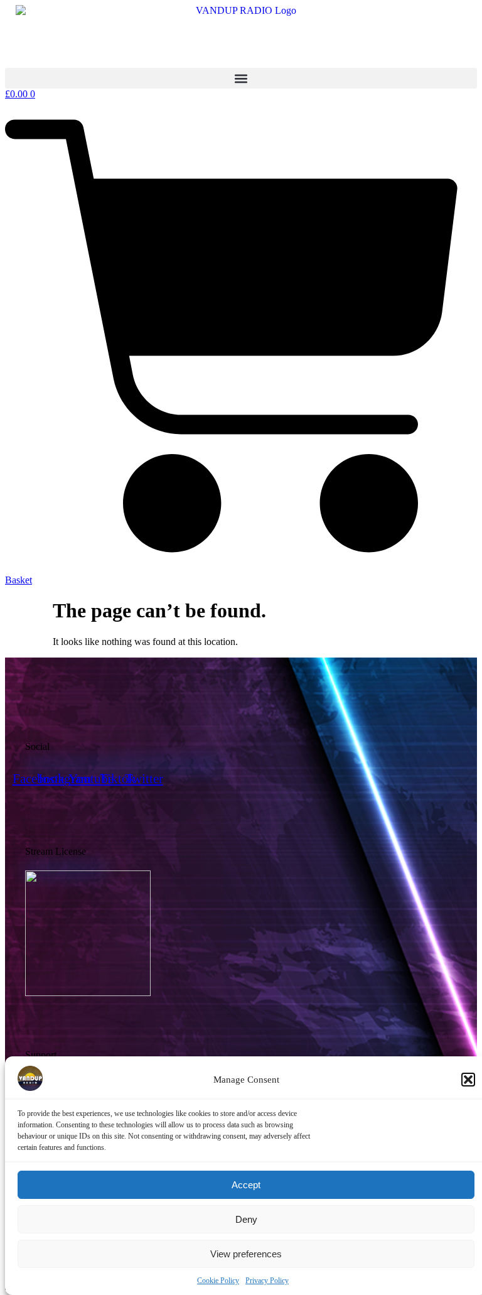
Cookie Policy (218, 1280)
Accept (246, 1184)
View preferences (246, 1254)
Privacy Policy (267, 1280)
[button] (468, 1079)
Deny (246, 1219)
